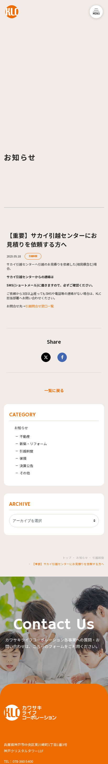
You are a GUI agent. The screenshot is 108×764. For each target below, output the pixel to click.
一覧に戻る (54, 390)
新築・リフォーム (33, 443)
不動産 (25, 436)
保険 (23, 458)
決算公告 (26, 465)
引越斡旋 (33, 255)
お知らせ (21, 427)
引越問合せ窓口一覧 (39, 306)
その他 (25, 472)
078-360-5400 (23, 761)
